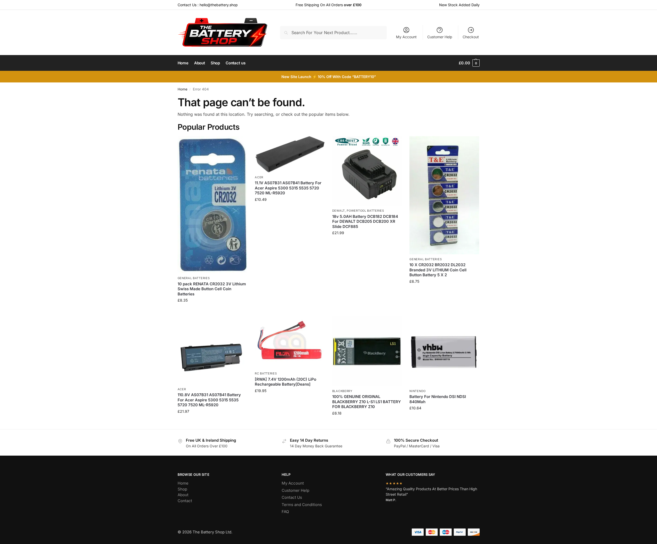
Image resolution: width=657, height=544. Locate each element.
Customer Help (439, 37)
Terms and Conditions (302, 504)
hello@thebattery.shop (219, 5)
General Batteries (194, 278)
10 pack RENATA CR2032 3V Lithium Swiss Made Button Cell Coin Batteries (212, 288)
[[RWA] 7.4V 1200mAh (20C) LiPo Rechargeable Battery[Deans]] (289, 342)
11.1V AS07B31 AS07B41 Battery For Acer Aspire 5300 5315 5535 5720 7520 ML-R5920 (288, 187)
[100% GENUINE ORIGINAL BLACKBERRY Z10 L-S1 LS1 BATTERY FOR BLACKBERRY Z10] (367, 351)
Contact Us (292, 497)
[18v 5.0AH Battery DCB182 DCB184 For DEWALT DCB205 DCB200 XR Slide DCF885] (367, 171)
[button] (469, 63)
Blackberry (342, 391)
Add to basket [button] (212, 311)
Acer (259, 177)
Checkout (471, 37)
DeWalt (338, 210)
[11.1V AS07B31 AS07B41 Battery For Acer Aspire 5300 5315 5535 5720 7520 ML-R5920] (289, 154)
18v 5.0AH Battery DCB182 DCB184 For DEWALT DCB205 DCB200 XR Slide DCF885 (365, 221)
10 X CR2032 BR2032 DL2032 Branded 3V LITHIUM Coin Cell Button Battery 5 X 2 (437, 269)
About (183, 494)
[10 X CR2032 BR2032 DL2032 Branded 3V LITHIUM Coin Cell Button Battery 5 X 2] (444, 195)
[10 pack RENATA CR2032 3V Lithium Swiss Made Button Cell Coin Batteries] (212, 204)
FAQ (285, 511)
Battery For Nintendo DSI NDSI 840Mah (437, 399)
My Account (406, 37)
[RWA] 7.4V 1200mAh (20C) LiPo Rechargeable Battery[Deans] (285, 382)
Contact (185, 500)
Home (182, 89)
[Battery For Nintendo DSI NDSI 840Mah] (444, 351)
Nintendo (417, 391)
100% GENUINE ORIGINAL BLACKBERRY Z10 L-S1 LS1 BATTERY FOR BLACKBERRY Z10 (366, 401)
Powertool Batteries (365, 210)
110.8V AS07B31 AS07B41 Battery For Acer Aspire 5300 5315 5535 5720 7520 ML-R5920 (209, 399)
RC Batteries (266, 373)
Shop (182, 489)
